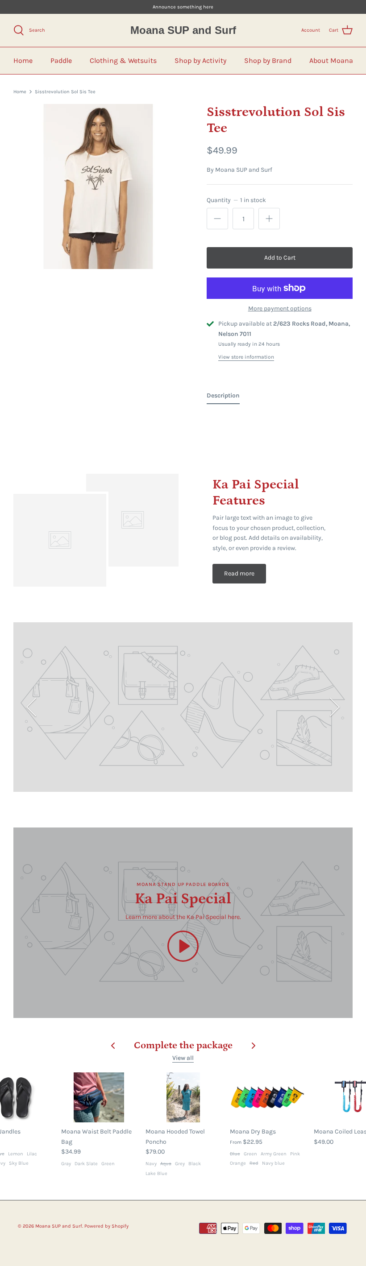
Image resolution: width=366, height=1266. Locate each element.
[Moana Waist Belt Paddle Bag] (99, 1097)
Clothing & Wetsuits (123, 60)
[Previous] (31, 707)
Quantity (236, 200)
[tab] (223, 397)
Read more (239, 573)
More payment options (280, 308)
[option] (98, 186)
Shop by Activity (200, 60)
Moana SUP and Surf (243, 170)
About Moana (331, 60)
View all (183, 1058)
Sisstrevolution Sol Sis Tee (65, 92)
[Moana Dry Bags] (267, 1097)
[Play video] (183, 946)
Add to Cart (279, 257)
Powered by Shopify (106, 1226)
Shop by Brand (267, 60)
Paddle (61, 60)
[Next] (335, 707)
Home (23, 60)
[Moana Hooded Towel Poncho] (183, 1097)
